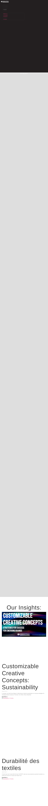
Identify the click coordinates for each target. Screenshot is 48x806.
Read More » (5, 696)
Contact (5, 10)
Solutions (5, 8)
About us (5, 5)
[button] (12, 12)
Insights (5, 9)
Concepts (5, 6)
